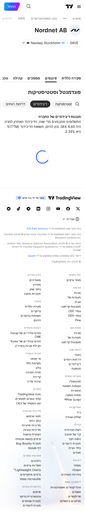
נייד (79, 412)
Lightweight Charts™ (27, 470)
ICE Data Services (37, 228)
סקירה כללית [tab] (71, 78)
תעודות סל (74, 297)
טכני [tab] (4, 78)
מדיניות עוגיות (32, 429)
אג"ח (78, 302)
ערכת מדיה (34, 381)
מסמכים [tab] (33, 78)
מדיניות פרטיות (31, 425)
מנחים (77, 452)
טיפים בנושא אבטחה (28, 439)
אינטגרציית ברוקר (30, 496)
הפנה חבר (74, 439)
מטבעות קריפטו (71, 306)
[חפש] (29, 6)
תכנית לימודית (32, 505)
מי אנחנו (36, 358)
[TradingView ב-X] (78, 209)
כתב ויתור (35, 420)
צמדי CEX (74, 311)
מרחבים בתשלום (70, 501)
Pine (78, 320)
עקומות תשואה (71, 386)
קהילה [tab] (17, 78)
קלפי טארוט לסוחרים (28, 398)
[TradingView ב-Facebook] (68, 209)
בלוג (38, 367)
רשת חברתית (73, 429)
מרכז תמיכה (33, 372)
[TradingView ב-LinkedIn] (38, 209)
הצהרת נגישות (32, 434)
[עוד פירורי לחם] (65, 18)
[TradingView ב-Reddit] (9, 209)
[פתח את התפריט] (79, 6)
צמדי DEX (74, 315)
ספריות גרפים (32, 465)
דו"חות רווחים (72, 359)
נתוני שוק (35, 289)
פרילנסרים (74, 496)
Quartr (31, 255)
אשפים (76, 492)
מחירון (37, 284)
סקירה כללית (33, 306)
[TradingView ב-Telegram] (28, 209)
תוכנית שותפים (31, 501)
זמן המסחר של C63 (28, 403)
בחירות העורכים (71, 474)
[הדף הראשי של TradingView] (69, 7)
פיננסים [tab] (51, 78)
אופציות (76, 390)
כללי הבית (74, 448)
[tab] (64, 104)
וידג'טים (36, 460)
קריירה (37, 377)
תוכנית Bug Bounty (28, 443)
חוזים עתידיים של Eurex (26, 341)
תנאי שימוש (33, 416)
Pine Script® (72, 399)
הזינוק (37, 320)
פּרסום (37, 492)
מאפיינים (35, 280)
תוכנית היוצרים (71, 443)
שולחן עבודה (73, 417)
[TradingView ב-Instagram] (48, 209)
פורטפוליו (75, 381)
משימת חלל (33, 363)
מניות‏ (77, 293)
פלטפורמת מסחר (30, 479)
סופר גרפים (74, 280)
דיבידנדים (75, 364)
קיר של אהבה (73, 434)
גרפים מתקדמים (30, 474)
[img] (28, 43)
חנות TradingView (29, 394)
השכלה (76, 470)
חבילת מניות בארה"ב (28, 345)
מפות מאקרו (73, 395)
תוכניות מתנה (32, 293)
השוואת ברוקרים (31, 315)
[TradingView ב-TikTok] (18, 209)
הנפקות (76, 368)
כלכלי (77, 355)
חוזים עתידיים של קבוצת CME (26, 334)
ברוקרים (36, 311)
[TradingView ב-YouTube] (58, 209)
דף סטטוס (34, 448)
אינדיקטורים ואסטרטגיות (66, 487)
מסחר (77, 465)
